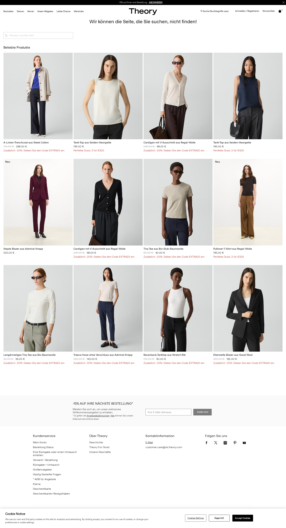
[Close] (284, 2)
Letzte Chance (64, 11)
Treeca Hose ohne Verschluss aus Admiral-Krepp (103, 354)
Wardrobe (79, 11)
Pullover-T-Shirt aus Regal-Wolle (232, 248)
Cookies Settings (196, 518)
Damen (20, 11)
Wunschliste (268, 11)
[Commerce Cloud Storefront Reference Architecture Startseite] (143, 11)
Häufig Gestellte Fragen (47, 474)
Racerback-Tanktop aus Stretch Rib (164, 354)
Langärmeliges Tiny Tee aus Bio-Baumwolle (29, 354)
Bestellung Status (43, 447)
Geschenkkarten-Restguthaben (51, 493)
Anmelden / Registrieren (247, 11)
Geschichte (96, 442)
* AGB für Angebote (44, 479)
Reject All (219, 518)
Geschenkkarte (42, 488)
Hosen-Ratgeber (45, 11)
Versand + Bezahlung (45, 460)
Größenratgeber (42, 469)
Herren (30, 11)
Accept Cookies (242, 518)
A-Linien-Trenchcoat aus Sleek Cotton (26, 142)
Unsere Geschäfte (100, 452)
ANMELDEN (202, 412)
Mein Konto (40, 442)
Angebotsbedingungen (98, 415)
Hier (113, 415)
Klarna (36, 484)
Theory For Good (99, 447)
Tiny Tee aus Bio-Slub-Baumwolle (163, 248)
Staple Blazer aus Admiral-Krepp (23, 248)
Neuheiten (8, 11)
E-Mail (149, 442)
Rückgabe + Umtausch (46, 464)
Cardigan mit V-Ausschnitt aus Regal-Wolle (169, 142)
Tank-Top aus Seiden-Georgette (92, 142)
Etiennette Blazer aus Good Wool (233, 354)
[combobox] (38, 35)
